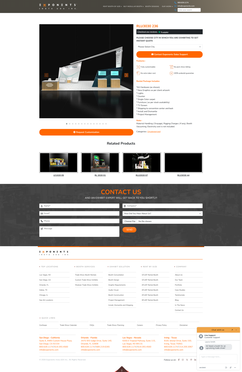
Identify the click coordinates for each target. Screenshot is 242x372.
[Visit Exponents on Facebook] (178, 360)
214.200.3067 (186, 346)
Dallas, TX (43, 290)
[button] (66, 124)
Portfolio (178, 285)
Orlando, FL (44, 285)
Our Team (179, 280)
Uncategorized (153, 131)
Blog (177, 300)
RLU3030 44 (183, 175)
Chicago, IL (43, 295)
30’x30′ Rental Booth (150, 300)
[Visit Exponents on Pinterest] (191, 360)
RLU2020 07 (142, 175)
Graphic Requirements (117, 285)
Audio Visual (113, 290)
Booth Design (113, 280)
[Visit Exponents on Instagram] (183, 360)
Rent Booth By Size (111, 6)
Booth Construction (116, 295)
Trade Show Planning (115, 325)
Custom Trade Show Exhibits (86, 280)
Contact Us (179, 310)
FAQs (92, 325)
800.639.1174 (182, 2)
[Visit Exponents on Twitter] (187, 360)
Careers (140, 325)
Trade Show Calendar (68, 325)
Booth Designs (152, 6)
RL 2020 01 (100, 175)
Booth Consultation (116, 275)
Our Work (166, 6)
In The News (180, 305)
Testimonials (180, 295)
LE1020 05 (58, 175)
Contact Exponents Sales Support (171, 54)
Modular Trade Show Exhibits (86, 285)
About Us (179, 275)
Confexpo (43, 325)
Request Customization (87, 132)
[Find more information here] (218, 348)
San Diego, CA (45, 280)
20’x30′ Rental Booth (150, 290)
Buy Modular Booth (133, 6)
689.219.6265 (103, 346)
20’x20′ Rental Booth (150, 285)
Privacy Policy (161, 325)
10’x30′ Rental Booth (150, 280)
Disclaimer (184, 325)
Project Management (116, 300)
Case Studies (180, 290)
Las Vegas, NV (45, 275)
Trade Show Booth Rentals (85, 275)
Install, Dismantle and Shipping (120, 305)
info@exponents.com (185, 6)
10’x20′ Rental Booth (150, 275)
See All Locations (46, 300)
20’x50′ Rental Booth (150, 295)
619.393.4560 (61, 346)
